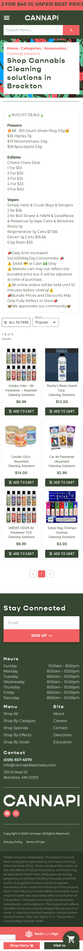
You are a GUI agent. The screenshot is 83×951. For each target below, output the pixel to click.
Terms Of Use (35, 842)
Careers (60, 721)
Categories (31, 48)
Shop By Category (20, 721)
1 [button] (41, 574)
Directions (62, 735)
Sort (38, 317)
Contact (60, 728)
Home (12, 48)
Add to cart (23, 411)
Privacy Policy (13, 842)
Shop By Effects (17, 735)
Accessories (55, 48)
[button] (7, 18)
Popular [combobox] (41, 322)
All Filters (19, 322)
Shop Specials (16, 728)
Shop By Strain (17, 742)
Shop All (11, 714)
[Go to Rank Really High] (41, 933)
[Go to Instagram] (15, 813)
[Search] (71, 30)
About (58, 714)
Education (62, 742)
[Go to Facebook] (7, 813)
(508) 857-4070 (18, 760)
